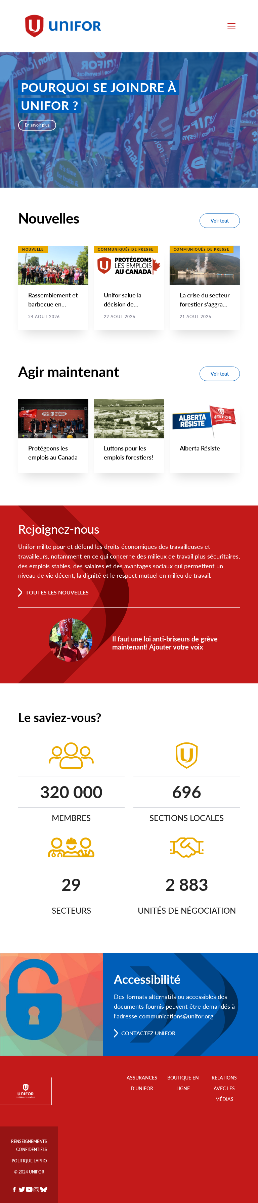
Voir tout (220, 221)
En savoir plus (37, 125)
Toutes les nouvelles (57, 592)
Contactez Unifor (148, 1033)
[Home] (66, 26)
